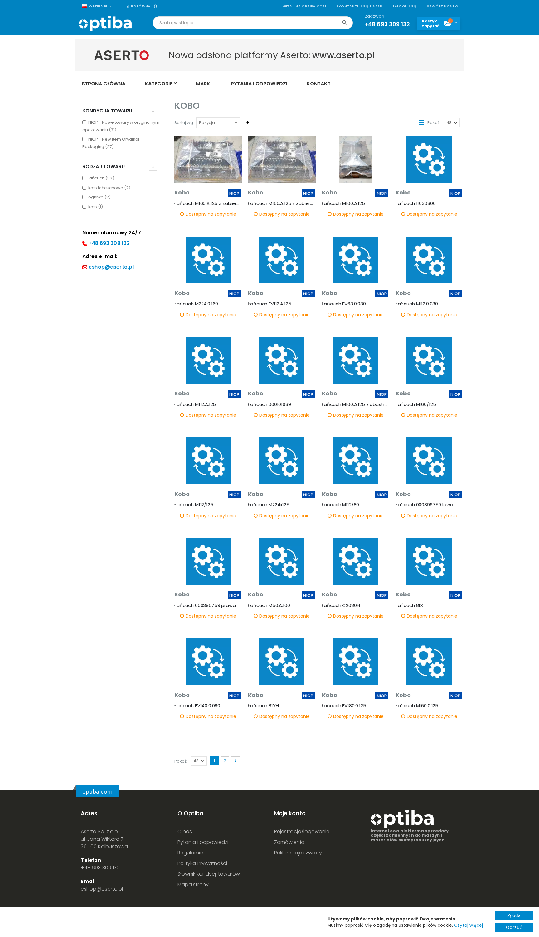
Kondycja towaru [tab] (107, 111)
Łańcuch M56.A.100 (269, 605)
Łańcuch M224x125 (268, 505)
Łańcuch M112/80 (340, 505)
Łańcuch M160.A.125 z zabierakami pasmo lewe (281, 203)
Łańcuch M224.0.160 (196, 304)
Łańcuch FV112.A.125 (269, 304)
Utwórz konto (442, 6)
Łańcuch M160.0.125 (417, 706)
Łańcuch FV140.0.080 (197, 706)
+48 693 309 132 (109, 243)
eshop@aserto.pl (111, 266)
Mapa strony (193, 884)
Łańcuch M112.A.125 (195, 404)
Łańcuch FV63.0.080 (344, 304)
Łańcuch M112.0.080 (417, 304)
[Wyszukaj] (344, 22)
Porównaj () (143, 6)
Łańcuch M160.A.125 (343, 203)
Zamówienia (289, 842)
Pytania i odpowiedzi (202, 842)
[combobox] (253, 22)
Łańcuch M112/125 (193, 505)
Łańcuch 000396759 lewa (424, 505)
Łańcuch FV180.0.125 (344, 706)
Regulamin (190, 852)
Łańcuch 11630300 (416, 203)
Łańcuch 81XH (263, 706)
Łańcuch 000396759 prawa (205, 605)
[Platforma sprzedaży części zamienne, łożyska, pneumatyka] (105, 23)
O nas (184, 831)
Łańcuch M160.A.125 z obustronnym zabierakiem (355, 404)
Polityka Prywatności (202, 863)
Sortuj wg (183, 123)
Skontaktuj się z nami (359, 6)
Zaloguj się (404, 6)
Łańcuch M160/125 (416, 404)
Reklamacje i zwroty (298, 852)
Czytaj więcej (468, 925)
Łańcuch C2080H (341, 605)
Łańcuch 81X (409, 605)
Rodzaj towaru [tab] (103, 166)
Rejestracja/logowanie (301, 831)
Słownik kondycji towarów (208, 873)
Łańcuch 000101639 (269, 404)
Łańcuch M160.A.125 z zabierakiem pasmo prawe (208, 203)
